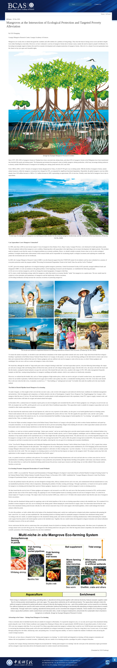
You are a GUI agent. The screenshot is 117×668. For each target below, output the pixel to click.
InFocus (108, 14)
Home (102, 14)
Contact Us (98, 4)
